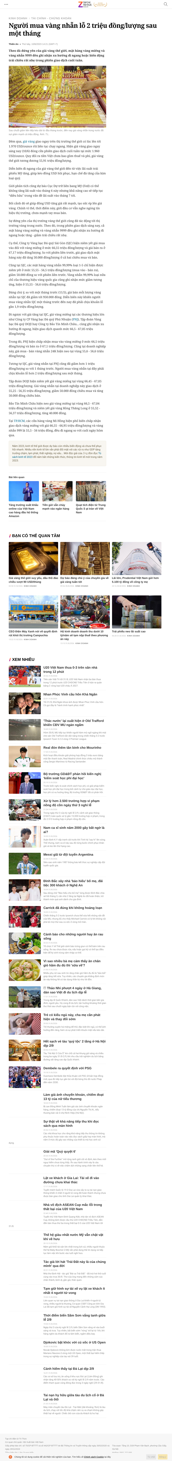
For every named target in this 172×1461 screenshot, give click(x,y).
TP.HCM (19, 421)
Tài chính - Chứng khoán (51, 18)
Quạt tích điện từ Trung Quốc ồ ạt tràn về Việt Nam (91, 509)
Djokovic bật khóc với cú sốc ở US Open (74, 1342)
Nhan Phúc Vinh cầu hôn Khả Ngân (70, 694)
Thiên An (13, 44)
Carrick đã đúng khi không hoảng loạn (72, 908)
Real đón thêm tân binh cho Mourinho (72, 748)
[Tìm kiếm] (166, 4)
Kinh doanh (18, 18)
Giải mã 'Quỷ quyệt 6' (59, 1151)
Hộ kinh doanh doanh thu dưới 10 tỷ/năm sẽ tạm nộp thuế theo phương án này (84, 635)
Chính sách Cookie (94, 1457)
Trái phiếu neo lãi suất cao (129, 631)
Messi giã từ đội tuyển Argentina (68, 854)
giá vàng (29, 141)
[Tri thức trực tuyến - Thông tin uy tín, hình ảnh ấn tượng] (93, 4)
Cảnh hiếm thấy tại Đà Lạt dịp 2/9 (68, 1369)
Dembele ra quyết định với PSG (67, 1068)
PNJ (75, 319)
